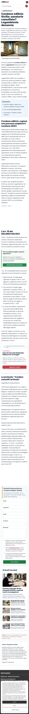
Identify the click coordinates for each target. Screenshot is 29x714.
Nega (14, 705)
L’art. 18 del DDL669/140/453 (12, 109)
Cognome (6, 507)
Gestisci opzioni (15, 709)
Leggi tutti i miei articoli (8, 662)
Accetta (14, 702)
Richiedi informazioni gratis (14, 265)
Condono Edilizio (7, 10)
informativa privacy (14, 547)
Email (5, 514)
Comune (5, 520)
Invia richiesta (14, 562)
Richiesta (6, 527)
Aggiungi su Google (14, 367)
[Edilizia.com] (5, 2)
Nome (5, 500)
